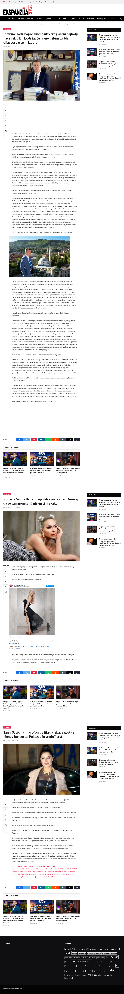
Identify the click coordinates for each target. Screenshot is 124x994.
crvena (74, 953)
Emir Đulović (112, 957)
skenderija (102, 971)
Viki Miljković (94, 975)
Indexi (95, 961)
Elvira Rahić (84, 957)
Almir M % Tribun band (104, 949)
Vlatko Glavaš (106, 975)
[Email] (5, 131)
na (117, 965)
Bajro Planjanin (115, 949)
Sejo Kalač (95, 971)
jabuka (107, 961)
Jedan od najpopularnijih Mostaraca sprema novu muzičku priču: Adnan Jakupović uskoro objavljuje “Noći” (35, 2)
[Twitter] (5, 115)
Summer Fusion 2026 (81, 975)
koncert (67, 966)
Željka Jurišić (68, 978)
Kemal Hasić (114, 961)
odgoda (67, 971)
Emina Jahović (100, 957)
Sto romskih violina (69, 975)
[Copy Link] (5, 136)
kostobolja (73, 966)
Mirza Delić (97, 966)
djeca (99, 953)
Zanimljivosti (102, 19)
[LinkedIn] (5, 120)
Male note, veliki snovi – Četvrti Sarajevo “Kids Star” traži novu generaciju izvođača (41, 470)
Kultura (65, 19)
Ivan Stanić (101, 961)
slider (111, 970)
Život (73, 19)
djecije (104, 953)
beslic (68, 953)
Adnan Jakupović (80, 949)
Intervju (81, 19)
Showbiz (30, 19)
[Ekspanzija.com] (18, 10)
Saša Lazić (88, 971)
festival (67, 961)
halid (73, 961)
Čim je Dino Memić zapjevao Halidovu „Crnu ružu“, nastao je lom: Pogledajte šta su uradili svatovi (14, 471)
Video (112, 19)
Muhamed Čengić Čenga (108, 966)
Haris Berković (85, 961)
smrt (118, 971)
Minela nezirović (88, 966)
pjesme (72, 971)
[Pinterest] (5, 126)
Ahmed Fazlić (93, 949)
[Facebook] (5, 110)
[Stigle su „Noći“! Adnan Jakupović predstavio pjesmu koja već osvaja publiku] (68, 459)
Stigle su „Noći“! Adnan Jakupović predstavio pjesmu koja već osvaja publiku (68, 470)
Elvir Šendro (92, 957)
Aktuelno (20, 19)
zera (112, 975)
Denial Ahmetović (92, 953)
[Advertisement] (47, 118)
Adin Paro (67, 949)
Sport (58, 19)
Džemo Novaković (112, 953)
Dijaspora (49, 19)
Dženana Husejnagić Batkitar (72, 957)
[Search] (121, 19)
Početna (11, 19)
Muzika (39, 19)
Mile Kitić (80, 966)
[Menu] (4, 18)
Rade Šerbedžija (80, 971)
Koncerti (90, 19)
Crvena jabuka (82, 953)
